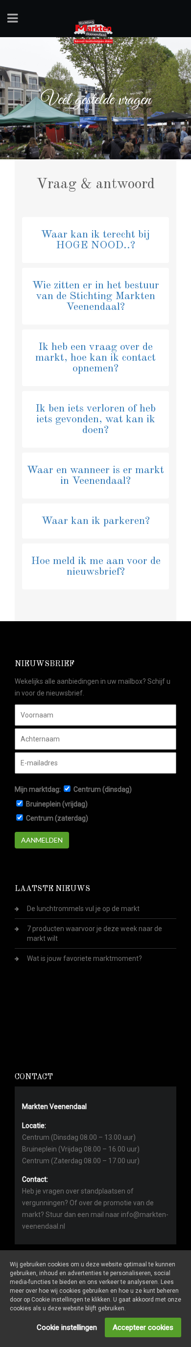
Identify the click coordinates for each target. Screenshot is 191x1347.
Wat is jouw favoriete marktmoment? (84, 958)
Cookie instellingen (67, 1327)
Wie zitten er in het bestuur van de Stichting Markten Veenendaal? (95, 296)
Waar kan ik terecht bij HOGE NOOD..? (95, 240)
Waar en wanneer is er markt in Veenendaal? (95, 475)
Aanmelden (42, 840)
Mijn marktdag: (38, 789)
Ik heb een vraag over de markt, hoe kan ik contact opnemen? (95, 358)
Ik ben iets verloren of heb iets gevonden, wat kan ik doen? (95, 419)
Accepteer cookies (143, 1327)
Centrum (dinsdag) (102, 789)
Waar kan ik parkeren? (96, 521)
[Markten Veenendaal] (93, 30)
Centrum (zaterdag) (57, 818)
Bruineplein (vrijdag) (57, 804)
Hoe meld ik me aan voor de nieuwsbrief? (96, 566)
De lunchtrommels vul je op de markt (83, 908)
